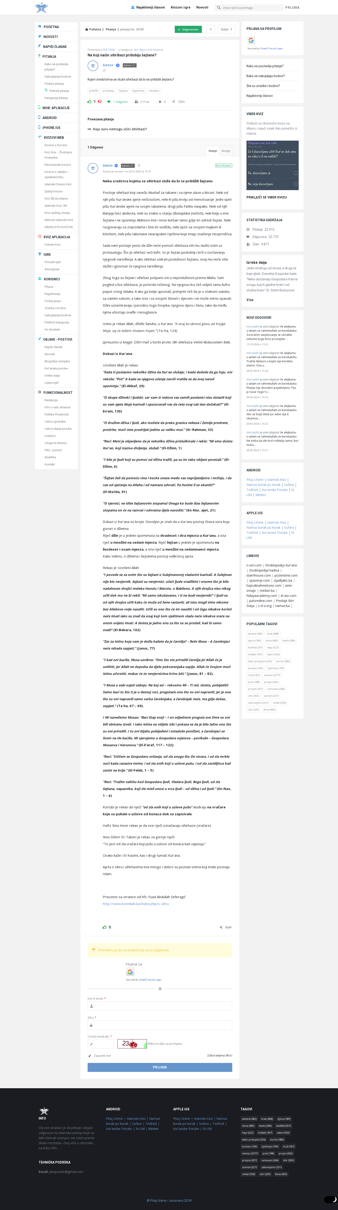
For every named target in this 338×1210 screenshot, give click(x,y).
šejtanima (138, 90)
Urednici (50, 436)
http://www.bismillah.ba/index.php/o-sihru (136, 903)
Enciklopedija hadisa (264, 570)
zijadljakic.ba (283, 580)
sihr (253, 695)
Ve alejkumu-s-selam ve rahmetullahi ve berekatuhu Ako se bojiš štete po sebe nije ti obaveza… (271, 412)
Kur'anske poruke (56, 368)
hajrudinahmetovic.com (263, 585)
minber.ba (267, 590)
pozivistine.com (286, 575)
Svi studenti (52, 329)
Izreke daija (256, 262)
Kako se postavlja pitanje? (265, 66)
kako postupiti (260, 661)
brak (273, 633)
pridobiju (108, 90)
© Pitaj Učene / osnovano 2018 (169, 1200)
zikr (253, 709)
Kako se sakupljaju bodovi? (265, 76)
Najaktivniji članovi (150, 7)
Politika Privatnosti (57, 414)
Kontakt (50, 464)
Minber (260, 495)
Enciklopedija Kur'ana (281, 565)
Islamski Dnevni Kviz (58, 184)
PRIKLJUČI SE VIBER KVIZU (266, 197)
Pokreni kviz (52, 244)
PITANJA (49, 56)
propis (271, 682)
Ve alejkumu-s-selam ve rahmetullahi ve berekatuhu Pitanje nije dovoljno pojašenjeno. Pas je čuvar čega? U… (271, 385)
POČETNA (51, 27)
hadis (288, 640)
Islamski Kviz (276, 479)
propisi (255, 689)
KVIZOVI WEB (54, 137)
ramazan (275, 689)
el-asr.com (288, 595)
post (254, 682)
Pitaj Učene (255, 479)
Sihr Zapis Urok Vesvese (148, 49)
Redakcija (51, 400)
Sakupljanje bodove (58, 76)
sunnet (271, 695)
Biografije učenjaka (57, 361)
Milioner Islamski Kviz (59, 220)
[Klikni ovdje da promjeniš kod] (132, 1043)
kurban (255, 668)
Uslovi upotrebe (55, 421)
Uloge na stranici (56, 443)
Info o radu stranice (57, 407)
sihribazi (154, 90)
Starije (213, 151)
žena (269, 709)
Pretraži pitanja (59, 91)
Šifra (92, 1018)
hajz (273, 647)
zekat (279, 702)
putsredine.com (260, 600)
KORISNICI (52, 279)
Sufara (289, 484)
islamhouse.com (258, 575)
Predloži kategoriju (57, 322)
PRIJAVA (292, 7)
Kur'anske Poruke (275, 489)
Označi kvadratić (100, 1037)
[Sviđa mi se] (89, 100)
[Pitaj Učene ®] (57, 7)
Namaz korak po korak (263, 484)
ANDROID (50, 118)
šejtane (123, 90)
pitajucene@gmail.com (61, 1171)
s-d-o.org (265, 606)
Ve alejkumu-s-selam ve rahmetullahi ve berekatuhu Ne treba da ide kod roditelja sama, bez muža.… (272, 438)
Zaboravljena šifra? (219, 1055)
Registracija (52, 294)
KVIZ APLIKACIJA (57, 237)
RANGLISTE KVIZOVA (59, 227)
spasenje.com (259, 580)
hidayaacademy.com (261, 595)
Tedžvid (252, 489)
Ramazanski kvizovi (58, 164)
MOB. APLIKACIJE (56, 108)
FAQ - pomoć (53, 450)
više (250, 300)
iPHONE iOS (51, 128)
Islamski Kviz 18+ (56, 205)
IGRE (47, 254)
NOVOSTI (50, 37)
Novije (226, 151)
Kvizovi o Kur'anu (56, 145)
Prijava (49, 286)
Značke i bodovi (55, 308)
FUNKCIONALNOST (58, 393)
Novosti (202, 7)
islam (273, 654)
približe (93, 90)
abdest (255, 633)
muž (254, 675)
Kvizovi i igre (180, 7)
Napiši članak (54, 347)
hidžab (255, 654)
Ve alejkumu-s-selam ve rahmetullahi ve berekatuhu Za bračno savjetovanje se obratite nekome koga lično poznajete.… (271, 333)
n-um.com (254, 565)
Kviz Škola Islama (56, 198)
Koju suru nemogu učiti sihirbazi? (120, 129)
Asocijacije (52, 269)
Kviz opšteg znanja (57, 213)
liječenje (276, 668)
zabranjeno (258, 702)
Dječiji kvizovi (54, 191)
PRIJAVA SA (134, 964)
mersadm (252, 326)
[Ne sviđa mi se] (100, 100)
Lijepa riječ (52, 382)
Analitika (50, 457)
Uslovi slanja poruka (58, 428)
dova (272, 640)
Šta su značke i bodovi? (263, 86)
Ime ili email (97, 999)
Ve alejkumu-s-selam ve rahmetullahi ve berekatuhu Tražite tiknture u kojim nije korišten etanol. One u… (271, 359)
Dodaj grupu (53, 301)
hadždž (255, 647)
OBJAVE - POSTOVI (57, 339)
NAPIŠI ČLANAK (55, 47)
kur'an (283, 661)
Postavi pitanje (54, 83)
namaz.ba (282, 606)
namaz (272, 675)
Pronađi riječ (53, 262)
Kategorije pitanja (56, 98)
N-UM (140, 1128)
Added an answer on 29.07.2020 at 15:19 (127, 171)
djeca (254, 640)
